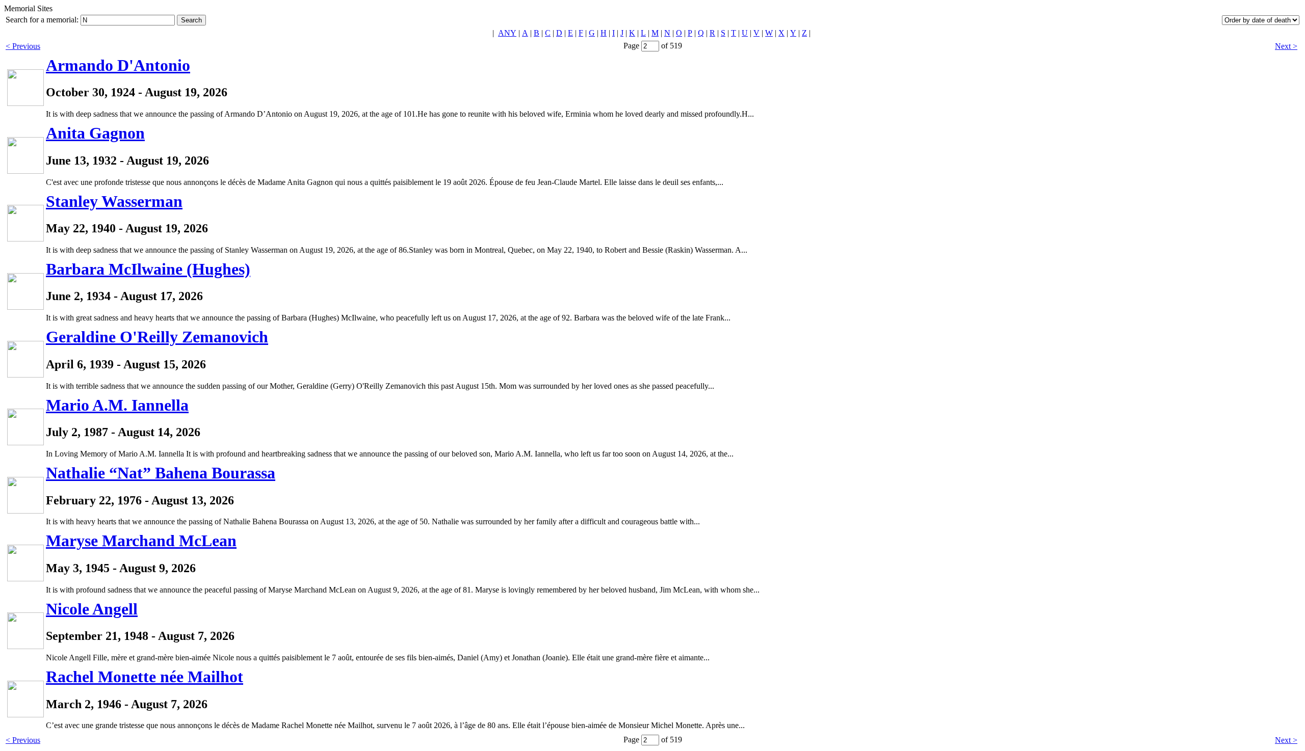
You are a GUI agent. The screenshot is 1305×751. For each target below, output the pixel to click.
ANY (507, 33)
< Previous (23, 46)
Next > (1286, 46)
